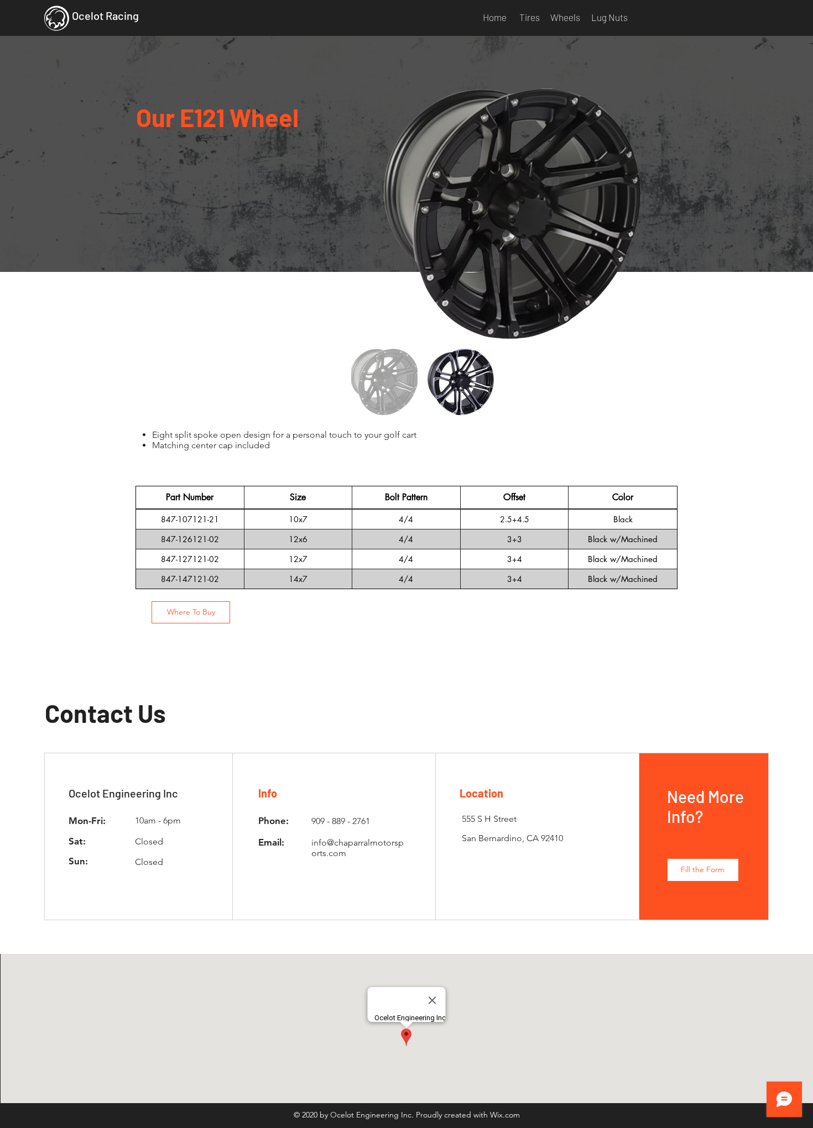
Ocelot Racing (105, 15)
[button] (703, 870)
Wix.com (505, 1115)
